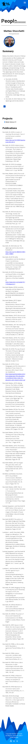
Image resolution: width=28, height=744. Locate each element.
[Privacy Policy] (14, 741)
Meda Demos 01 (10, 122)
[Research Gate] (4, 106)
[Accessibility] (17, 741)
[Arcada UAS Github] (10, 741)
